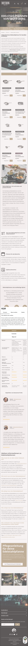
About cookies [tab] (14, 312)
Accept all (14, 330)
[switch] (25, 642)
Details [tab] (23, 312)
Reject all (14, 336)
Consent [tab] (5, 312)
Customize (14, 333)
